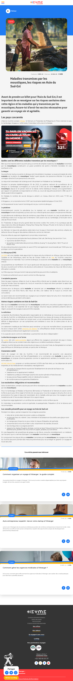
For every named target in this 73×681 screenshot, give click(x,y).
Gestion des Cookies (36, 619)
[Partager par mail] (15, 672)
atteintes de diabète (29, 329)
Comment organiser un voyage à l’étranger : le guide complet (28, 474)
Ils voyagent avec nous (36, 634)
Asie (52, 257)
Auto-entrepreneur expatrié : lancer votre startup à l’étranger (28, 521)
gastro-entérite (20, 340)
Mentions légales (36, 621)
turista (6, 340)
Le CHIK (4, 255)
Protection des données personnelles (36, 623)
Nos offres (36, 626)
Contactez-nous (41, 655)
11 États (22, 121)
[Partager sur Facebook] (7, 672)
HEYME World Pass (8, 363)
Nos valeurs (36, 630)
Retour (13, 11)
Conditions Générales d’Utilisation (36, 617)
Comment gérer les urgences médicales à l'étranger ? (25, 568)
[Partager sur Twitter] (11, 672)
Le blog (36, 638)
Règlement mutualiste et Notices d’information (21, 679)
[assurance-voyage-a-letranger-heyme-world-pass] (36, 142)
